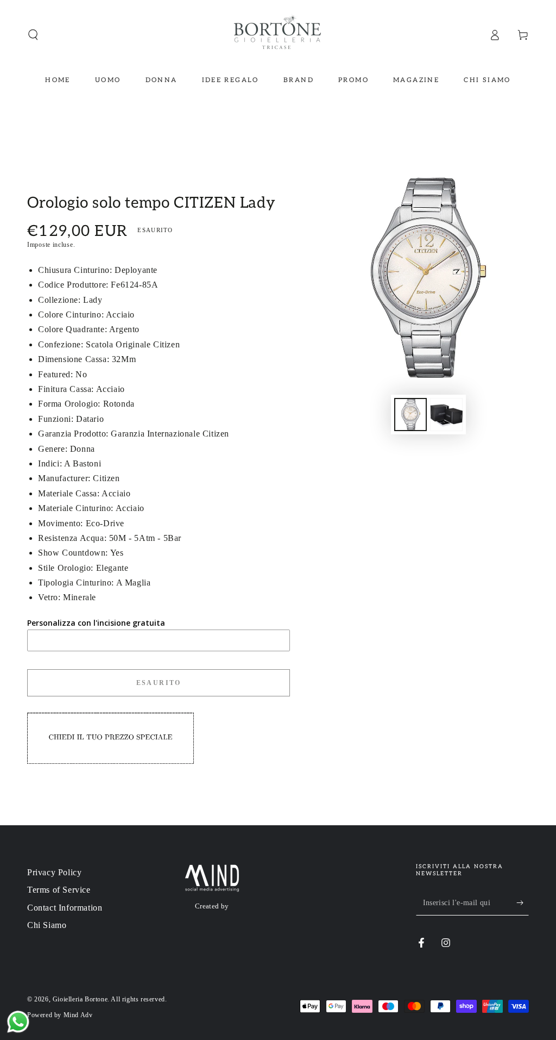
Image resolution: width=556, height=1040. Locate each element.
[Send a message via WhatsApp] (18, 1022)
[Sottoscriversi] (522, 903)
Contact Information (64, 907)
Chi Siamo (46, 925)
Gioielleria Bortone (80, 999)
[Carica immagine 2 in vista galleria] (446, 414)
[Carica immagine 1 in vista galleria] (410, 414)
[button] (33, 35)
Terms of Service (59, 889)
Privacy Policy (54, 872)
